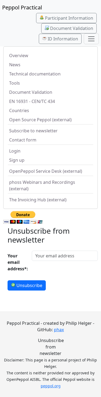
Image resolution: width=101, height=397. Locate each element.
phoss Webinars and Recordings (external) (42, 185)
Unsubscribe (28, 285)
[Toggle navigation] (91, 38)
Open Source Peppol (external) (40, 120)
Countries (19, 110)
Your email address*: (18, 262)
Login (14, 151)
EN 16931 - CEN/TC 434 (32, 101)
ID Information (62, 39)
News (14, 65)
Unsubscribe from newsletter (50, 346)
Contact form (22, 140)
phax (59, 330)
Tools (14, 83)
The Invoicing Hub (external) (38, 200)
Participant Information (68, 18)
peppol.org (51, 385)
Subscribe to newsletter (33, 131)
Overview (18, 55)
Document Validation (71, 28)
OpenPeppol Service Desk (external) (45, 171)
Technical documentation (35, 74)
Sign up (17, 160)
